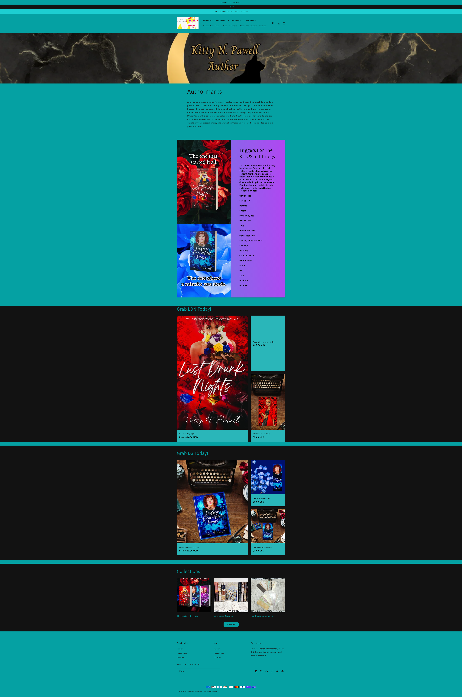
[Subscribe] (217, 671)
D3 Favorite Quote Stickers (262, 548)
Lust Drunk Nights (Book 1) (188, 434)
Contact (180, 657)
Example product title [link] (263, 342)
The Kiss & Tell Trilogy (187, 615)
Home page (182, 653)
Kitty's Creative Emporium (193, 691)
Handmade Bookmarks (262, 615)
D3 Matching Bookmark (261, 499)
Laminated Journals (223, 615)
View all (231, 624)
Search (180, 649)
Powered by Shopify (210, 691)
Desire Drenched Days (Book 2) (190, 548)
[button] (273, 23)
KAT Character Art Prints (261, 434)
